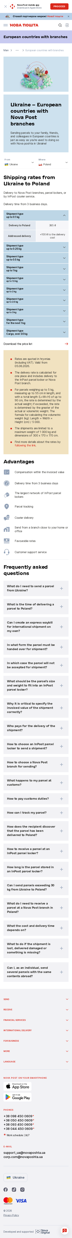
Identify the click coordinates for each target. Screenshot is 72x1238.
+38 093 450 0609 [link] (17, 1124)
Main (6, 50)
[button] (17, 50)
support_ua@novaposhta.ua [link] (24, 1152)
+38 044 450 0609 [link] (18, 1129)
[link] (36, 16)
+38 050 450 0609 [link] (18, 1120)
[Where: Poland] (53, 163)
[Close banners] (68, 16)
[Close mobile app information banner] (5, 6)
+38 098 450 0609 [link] (17, 1116)
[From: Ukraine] (19, 163)
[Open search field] (60, 25)
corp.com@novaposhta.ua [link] (23, 1157)
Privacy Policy (11, 1215)
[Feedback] (65, 1231)
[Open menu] (5, 25)
